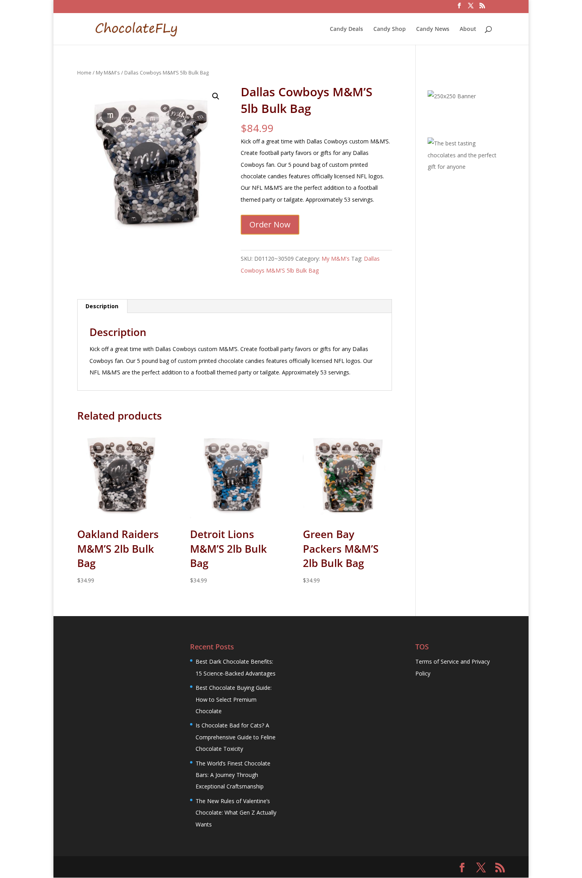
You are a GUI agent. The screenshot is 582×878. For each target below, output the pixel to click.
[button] (216, 96)
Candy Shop (389, 29)
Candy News (432, 29)
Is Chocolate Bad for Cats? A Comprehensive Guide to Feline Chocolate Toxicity (236, 736)
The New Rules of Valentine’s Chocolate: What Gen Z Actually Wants (236, 812)
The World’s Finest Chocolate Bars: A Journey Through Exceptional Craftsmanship (233, 775)
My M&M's (108, 72)
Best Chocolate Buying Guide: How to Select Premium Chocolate (234, 699)
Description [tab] (102, 306)
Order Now (270, 224)
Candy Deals (346, 29)
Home (84, 72)
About (468, 29)
